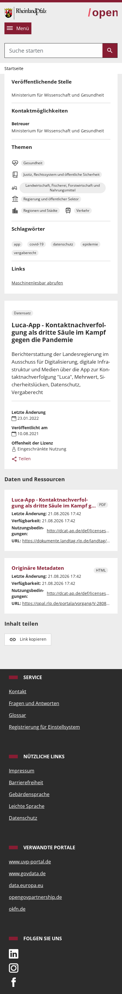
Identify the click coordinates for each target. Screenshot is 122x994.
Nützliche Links (43, 756)
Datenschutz (23, 818)
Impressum (21, 770)
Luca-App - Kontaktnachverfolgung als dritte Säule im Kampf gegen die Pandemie (54, 503)
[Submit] (109, 50)
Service (32, 677)
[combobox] (53, 50)
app (17, 244)
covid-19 (37, 244)
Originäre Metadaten (38, 568)
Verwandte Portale (48, 847)
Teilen (24, 458)
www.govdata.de (27, 873)
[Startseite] (25, 12)
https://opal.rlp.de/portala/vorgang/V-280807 (66, 603)
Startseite (13, 68)
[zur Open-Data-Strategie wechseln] (103, 12)
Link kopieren (33, 639)
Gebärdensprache (29, 794)
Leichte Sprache (26, 806)
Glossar (17, 715)
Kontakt (17, 691)
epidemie (90, 244)
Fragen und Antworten (34, 703)
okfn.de (17, 909)
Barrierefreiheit (26, 782)
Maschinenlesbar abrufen (37, 283)
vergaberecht (25, 252)
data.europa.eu (26, 885)
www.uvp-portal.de (30, 861)
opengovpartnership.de (35, 897)
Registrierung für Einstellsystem (44, 727)
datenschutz (63, 244)
